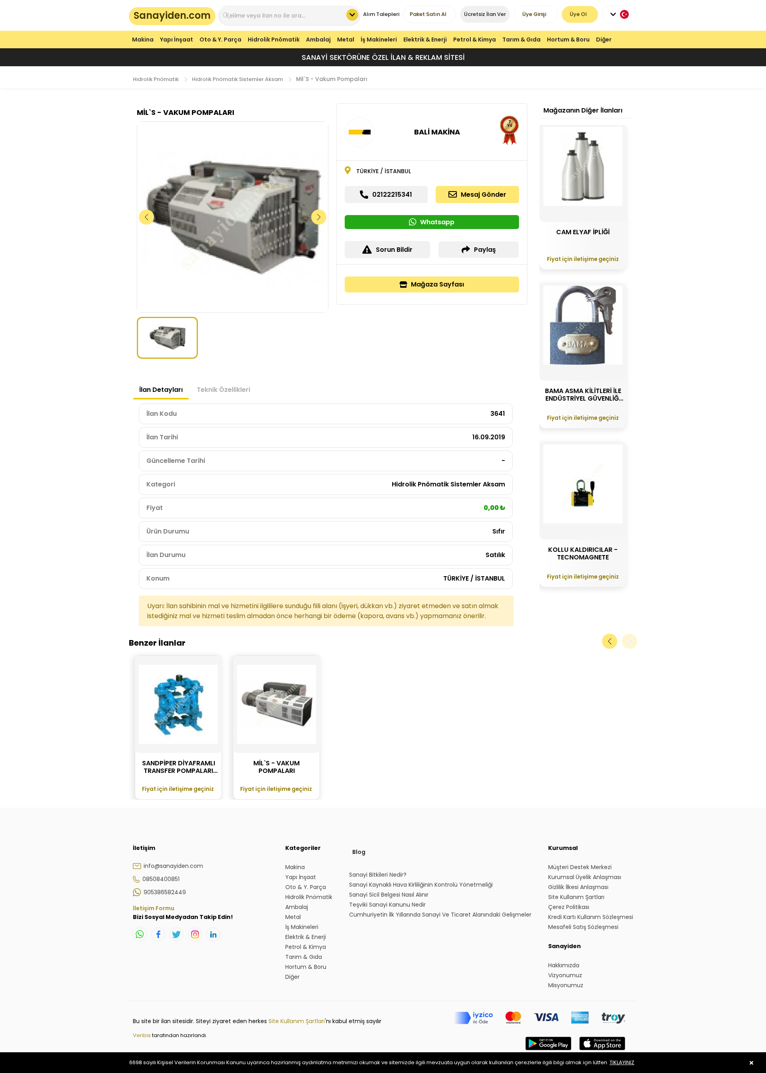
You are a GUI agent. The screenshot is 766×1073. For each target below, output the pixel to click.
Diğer (604, 39)
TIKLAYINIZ (622, 1062)
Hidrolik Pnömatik (274, 39)
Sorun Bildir (394, 249)
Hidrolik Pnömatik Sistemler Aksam (237, 79)
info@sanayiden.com (173, 866)
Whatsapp (437, 222)
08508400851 (161, 879)
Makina (143, 39)
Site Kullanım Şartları (296, 1021)
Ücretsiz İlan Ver (485, 14)
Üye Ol (578, 14)
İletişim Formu (153, 908)
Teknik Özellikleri (223, 389)
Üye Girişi (534, 14)
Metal (345, 39)
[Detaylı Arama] (352, 15)
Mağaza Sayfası (437, 284)
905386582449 (165, 892)
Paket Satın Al (428, 14)
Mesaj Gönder (483, 194)
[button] (319, 217)
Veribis (142, 1035)
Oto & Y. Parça (220, 39)
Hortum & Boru (568, 39)
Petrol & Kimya (474, 39)
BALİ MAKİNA (437, 132)
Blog (358, 852)
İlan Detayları (161, 389)
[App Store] (602, 1051)
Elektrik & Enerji (425, 39)
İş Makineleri (379, 39)
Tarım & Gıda (521, 39)
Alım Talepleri (381, 14)
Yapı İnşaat (176, 39)
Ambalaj (318, 39)
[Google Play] (548, 1051)
